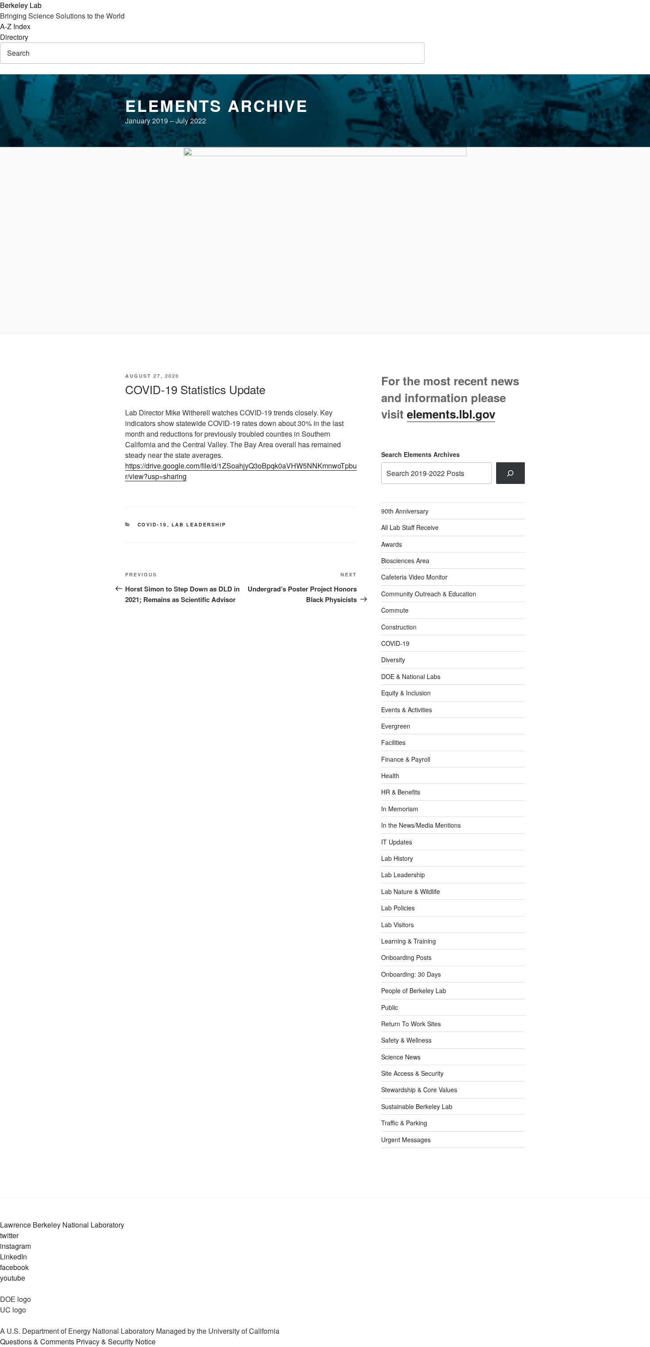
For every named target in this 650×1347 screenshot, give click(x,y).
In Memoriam (399, 808)
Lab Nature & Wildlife (410, 891)
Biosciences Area (405, 560)
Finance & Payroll (405, 759)
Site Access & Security (412, 1073)
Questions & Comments (37, 1341)
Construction (399, 626)
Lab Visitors (397, 924)
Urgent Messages (406, 1139)
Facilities (393, 742)
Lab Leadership (199, 524)
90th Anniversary (404, 511)
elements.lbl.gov (451, 414)
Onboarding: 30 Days (411, 974)
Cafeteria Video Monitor (414, 576)
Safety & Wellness (406, 1040)
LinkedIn (13, 1256)
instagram (15, 1246)
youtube (12, 1278)
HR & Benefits (400, 791)
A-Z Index (15, 26)
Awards (391, 544)
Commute (395, 610)
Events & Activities (406, 709)
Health (390, 775)
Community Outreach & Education (428, 593)
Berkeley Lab (21, 5)
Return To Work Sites (411, 1023)
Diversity (393, 659)
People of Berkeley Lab (413, 990)
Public (389, 1007)
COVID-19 (152, 524)
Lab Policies (398, 907)
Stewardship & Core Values (419, 1089)
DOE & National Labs (410, 676)
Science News (401, 1056)
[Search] (510, 473)
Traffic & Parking (404, 1122)
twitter (9, 1235)
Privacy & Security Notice (116, 1341)
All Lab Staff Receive (410, 527)
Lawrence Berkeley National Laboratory (62, 1225)
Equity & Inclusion (406, 692)
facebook (14, 1267)
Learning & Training (408, 940)
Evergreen (395, 725)
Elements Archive (216, 105)
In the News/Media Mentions (421, 825)
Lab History (397, 858)
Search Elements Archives (420, 454)
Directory (14, 37)
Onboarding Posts (406, 957)
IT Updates (396, 841)
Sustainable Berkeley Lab (416, 1106)
